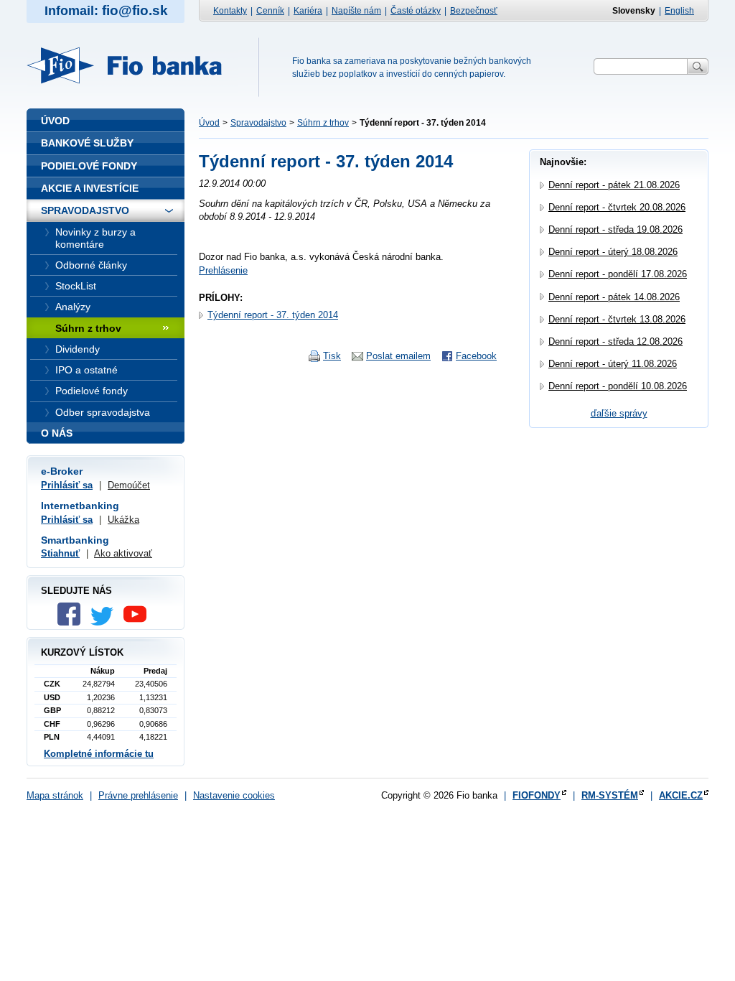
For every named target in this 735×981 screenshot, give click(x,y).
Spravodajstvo (258, 123)
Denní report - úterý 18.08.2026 (613, 251)
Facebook (476, 355)
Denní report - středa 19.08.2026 (615, 229)
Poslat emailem (398, 355)
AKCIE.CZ (681, 795)
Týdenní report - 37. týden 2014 (272, 315)
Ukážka (123, 519)
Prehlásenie (223, 270)
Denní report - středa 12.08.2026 (615, 341)
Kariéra (308, 11)
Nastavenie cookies (234, 795)
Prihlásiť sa (67, 485)
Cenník (270, 11)
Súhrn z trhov (323, 123)
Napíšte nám (356, 11)
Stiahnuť (60, 553)
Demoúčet (129, 485)
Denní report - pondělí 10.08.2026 (617, 386)
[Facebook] (72, 622)
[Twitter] (105, 622)
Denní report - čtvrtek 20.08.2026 (616, 207)
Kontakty (230, 11)
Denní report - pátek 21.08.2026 (614, 185)
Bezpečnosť (473, 11)
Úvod (209, 123)
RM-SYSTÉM (609, 795)
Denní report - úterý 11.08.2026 (612, 363)
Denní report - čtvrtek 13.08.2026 (616, 319)
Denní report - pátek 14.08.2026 (614, 297)
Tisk (332, 355)
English (679, 11)
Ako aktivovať (123, 553)
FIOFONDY (536, 795)
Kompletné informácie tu (99, 753)
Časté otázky (415, 11)
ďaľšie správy (619, 413)
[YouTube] (138, 622)
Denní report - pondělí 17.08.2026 (617, 274)
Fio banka (133, 65)
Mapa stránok (55, 795)
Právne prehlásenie (138, 795)
